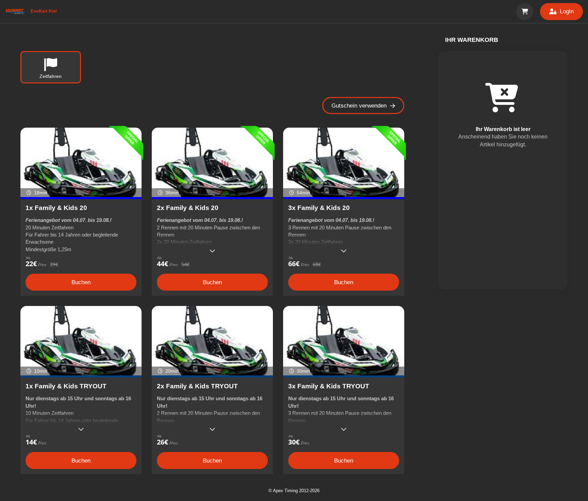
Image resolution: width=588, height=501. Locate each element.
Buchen (81, 282)
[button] (524, 11)
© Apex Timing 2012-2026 (294, 490)
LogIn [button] (567, 11)
